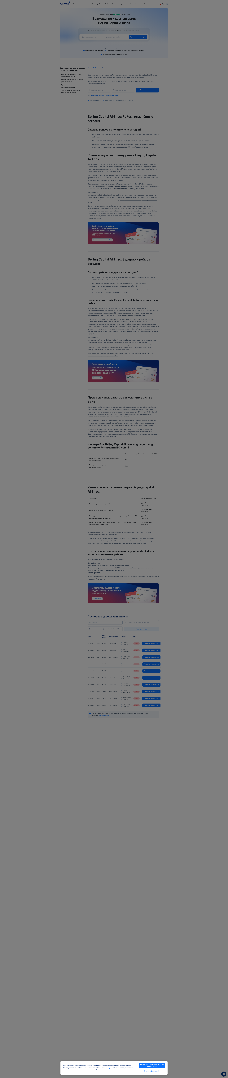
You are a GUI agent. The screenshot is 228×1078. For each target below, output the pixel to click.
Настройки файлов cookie (152, 1071)
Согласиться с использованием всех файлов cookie (152, 1065)
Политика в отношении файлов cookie (120, 1069)
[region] (114, 1068)
